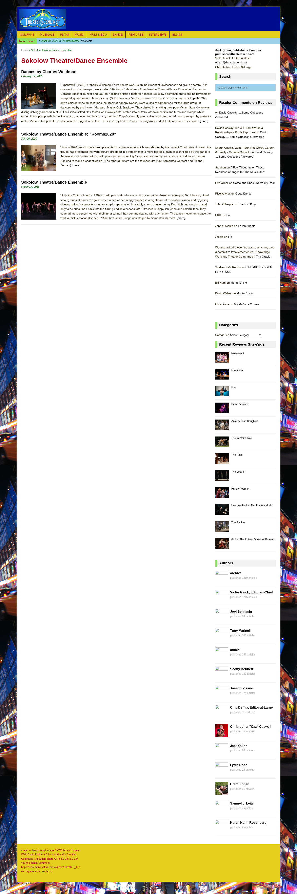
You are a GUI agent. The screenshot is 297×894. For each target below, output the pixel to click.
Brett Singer (239, 784)
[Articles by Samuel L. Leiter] (221, 811)
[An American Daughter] (222, 427)
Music (79, 34)
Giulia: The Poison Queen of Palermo (253, 539)
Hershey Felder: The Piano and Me (251, 505)
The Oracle (263, 256)
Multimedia (98, 34)
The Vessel (237, 471)
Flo (228, 215)
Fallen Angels (246, 225)
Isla (60, 40)
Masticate (237, 370)
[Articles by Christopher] (221, 734)
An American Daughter (244, 421)
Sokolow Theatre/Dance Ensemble (54, 182)
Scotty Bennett (241, 669)
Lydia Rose (238, 765)
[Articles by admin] (221, 658)
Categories (222, 335)
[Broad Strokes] (222, 410)
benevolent (237, 353)
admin (235, 650)
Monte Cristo (239, 282)
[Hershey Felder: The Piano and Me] (222, 512)
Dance (118, 34)
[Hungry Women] (222, 495)
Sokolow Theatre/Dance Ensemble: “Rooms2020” (68, 134)
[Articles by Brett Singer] (221, 792)
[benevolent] (222, 360)
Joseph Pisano (241, 688)
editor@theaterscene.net (231, 62)
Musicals (47, 34)
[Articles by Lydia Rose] (221, 773)
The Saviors (238, 522)
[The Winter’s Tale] (222, 444)
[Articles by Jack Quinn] (221, 754)
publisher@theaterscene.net (234, 54)
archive (235, 573)
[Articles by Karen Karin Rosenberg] (221, 830)
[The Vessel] (222, 478)
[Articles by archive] (221, 581)
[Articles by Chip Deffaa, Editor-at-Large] (221, 715)
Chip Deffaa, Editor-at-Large (251, 707)
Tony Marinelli (240, 630)
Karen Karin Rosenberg (248, 822)
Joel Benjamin (241, 611)
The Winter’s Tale (241, 438)
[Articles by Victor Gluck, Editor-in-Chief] (221, 600)
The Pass (237, 454)
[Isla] (222, 394)
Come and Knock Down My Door (254, 182)
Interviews (157, 34)
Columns (27, 34)
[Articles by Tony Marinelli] (221, 639)
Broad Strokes (239, 404)
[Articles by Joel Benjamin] (221, 619)
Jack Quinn (239, 746)
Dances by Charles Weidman (48, 71)
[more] (204, 121)
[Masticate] (222, 377)
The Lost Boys (247, 204)
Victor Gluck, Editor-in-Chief (251, 592)
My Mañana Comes (246, 304)
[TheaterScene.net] (148, 19)
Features (135, 34)
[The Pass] (222, 461)
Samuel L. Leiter (242, 803)
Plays (64, 34)
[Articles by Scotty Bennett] (221, 677)
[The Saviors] (222, 529)
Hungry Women (240, 488)
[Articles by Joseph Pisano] (221, 696)
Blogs (177, 34)
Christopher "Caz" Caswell (250, 726)
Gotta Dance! (243, 193)
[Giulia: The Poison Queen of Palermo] (222, 546)
